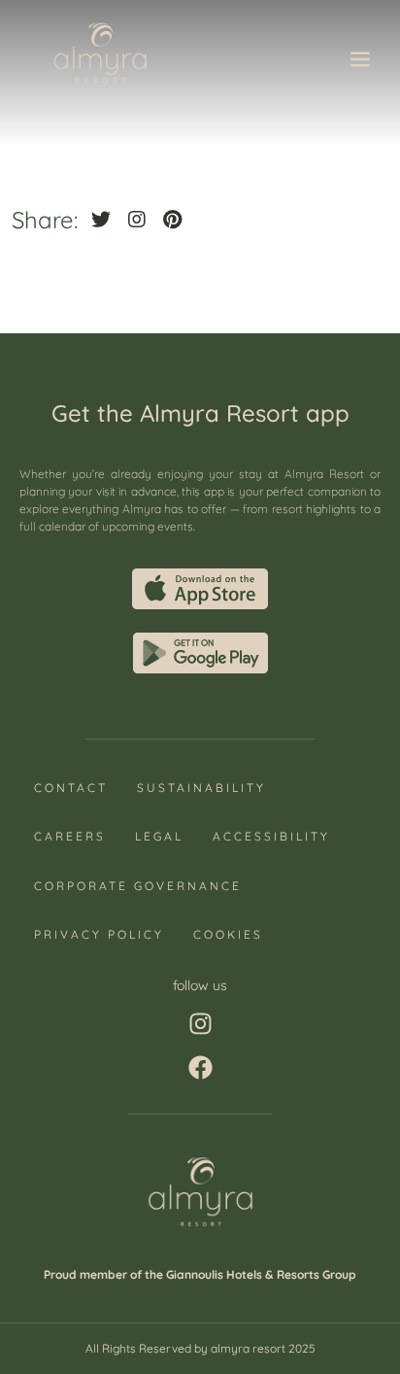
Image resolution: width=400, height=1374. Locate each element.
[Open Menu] (360, 62)
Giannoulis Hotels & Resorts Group (261, 1274)
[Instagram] (200, 1024)
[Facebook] (200, 1067)
